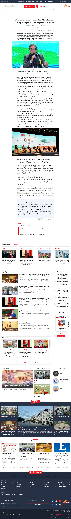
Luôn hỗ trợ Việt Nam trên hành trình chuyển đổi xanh (31, 231)
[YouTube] (65, 1)
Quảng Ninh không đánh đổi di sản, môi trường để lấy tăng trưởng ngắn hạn (40, 352)
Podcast (37, 368)
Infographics (42, 368)
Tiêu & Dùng (28, 1)
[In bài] (18, 30)
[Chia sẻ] (53, 30)
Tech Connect (43, 1)
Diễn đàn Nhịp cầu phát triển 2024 (26, 225)
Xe (33, 1)
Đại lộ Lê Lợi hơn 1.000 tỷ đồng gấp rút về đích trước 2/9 (8, 417)
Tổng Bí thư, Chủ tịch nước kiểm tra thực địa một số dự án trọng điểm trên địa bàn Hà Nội (34, 287)
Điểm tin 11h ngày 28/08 (64, 380)
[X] (60, 1)
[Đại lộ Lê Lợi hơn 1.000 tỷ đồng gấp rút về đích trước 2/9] (9, 410)
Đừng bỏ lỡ (5, 338)
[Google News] (69, 1)
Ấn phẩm (61, 312)
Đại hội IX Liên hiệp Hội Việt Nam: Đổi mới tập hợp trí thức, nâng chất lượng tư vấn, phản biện (63, 298)
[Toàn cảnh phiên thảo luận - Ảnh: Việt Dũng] (35, 128)
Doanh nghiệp (40, 248)
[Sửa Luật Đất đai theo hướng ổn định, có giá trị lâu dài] (35, 416)
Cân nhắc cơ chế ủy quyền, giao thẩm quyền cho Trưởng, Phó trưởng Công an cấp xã (8, 433)
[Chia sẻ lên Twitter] (47, 30)
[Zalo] (63, 1)
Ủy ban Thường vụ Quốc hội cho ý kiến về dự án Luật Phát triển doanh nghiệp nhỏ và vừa (34, 323)
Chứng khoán (21, 1)
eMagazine (48, 368)
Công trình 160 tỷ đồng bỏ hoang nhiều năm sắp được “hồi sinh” (61, 433)
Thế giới (3, 248)
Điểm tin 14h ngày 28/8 (64, 373)
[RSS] (60, 504)
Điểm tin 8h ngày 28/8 (64, 388)
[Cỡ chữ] (20, 30)
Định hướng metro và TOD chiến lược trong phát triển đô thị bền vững (8, 455)
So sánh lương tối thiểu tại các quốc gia (41, 395)
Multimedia (5, 368)
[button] (25, 362)
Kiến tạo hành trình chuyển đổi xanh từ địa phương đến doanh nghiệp (34, 234)
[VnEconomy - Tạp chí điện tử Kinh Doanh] (35, 472)
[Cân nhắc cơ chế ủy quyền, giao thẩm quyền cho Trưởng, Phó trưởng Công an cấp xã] (9, 425)
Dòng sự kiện (35, 441)
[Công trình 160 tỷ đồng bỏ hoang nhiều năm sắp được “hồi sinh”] (62, 425)
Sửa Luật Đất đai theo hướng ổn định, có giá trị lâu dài (35, 427)
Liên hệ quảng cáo (37, 504)
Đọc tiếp (4, 272)
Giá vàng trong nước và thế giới (44, 454)
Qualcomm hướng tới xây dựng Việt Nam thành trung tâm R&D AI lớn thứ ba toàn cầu (62, 283)
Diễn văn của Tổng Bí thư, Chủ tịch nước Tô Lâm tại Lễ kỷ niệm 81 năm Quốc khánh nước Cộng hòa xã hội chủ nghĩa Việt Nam (26, 262)
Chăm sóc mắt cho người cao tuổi (41, 381)
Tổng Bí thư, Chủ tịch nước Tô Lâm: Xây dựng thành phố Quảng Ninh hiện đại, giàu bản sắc (34, 311)
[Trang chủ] (6, 10)
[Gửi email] (49, 30)
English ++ (50, 1)
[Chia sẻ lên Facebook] (45, 30)
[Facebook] (58, 1)
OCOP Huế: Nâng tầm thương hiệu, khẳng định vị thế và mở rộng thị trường (44, 260)
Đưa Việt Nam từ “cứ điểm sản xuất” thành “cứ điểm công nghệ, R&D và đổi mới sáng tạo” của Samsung (63, 276)
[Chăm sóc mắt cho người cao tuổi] (62, 410)
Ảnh (2, 494)
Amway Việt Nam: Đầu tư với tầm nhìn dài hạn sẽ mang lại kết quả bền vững (35, 228)
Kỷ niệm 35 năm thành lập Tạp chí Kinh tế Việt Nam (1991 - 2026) (26, 455)
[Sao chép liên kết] (51, 30)
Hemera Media (19, 513)
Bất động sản (57, 248)
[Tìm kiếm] (4, 6)
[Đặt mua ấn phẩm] (67, 5)
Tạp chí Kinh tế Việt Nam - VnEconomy (62, 514)
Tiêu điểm (21, 248)
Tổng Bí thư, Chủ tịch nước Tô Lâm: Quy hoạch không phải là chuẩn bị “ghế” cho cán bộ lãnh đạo (63, 291)
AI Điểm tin (61, 368)
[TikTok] (67, 1)
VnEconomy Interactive (61, 453)
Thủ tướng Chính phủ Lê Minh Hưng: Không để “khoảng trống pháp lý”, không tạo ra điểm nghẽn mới (9, 353)
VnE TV (36, 1)
